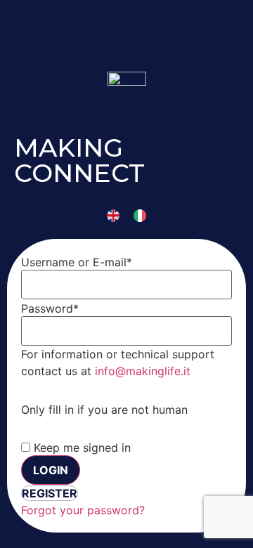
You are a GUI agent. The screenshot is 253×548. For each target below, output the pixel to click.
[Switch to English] (113, 215)
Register (49, 493)
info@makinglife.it (142, 371)
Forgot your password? (83, 510)
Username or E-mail (76, 262)
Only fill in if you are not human (104, 409)
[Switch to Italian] (139, 215)
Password (50, 308)
